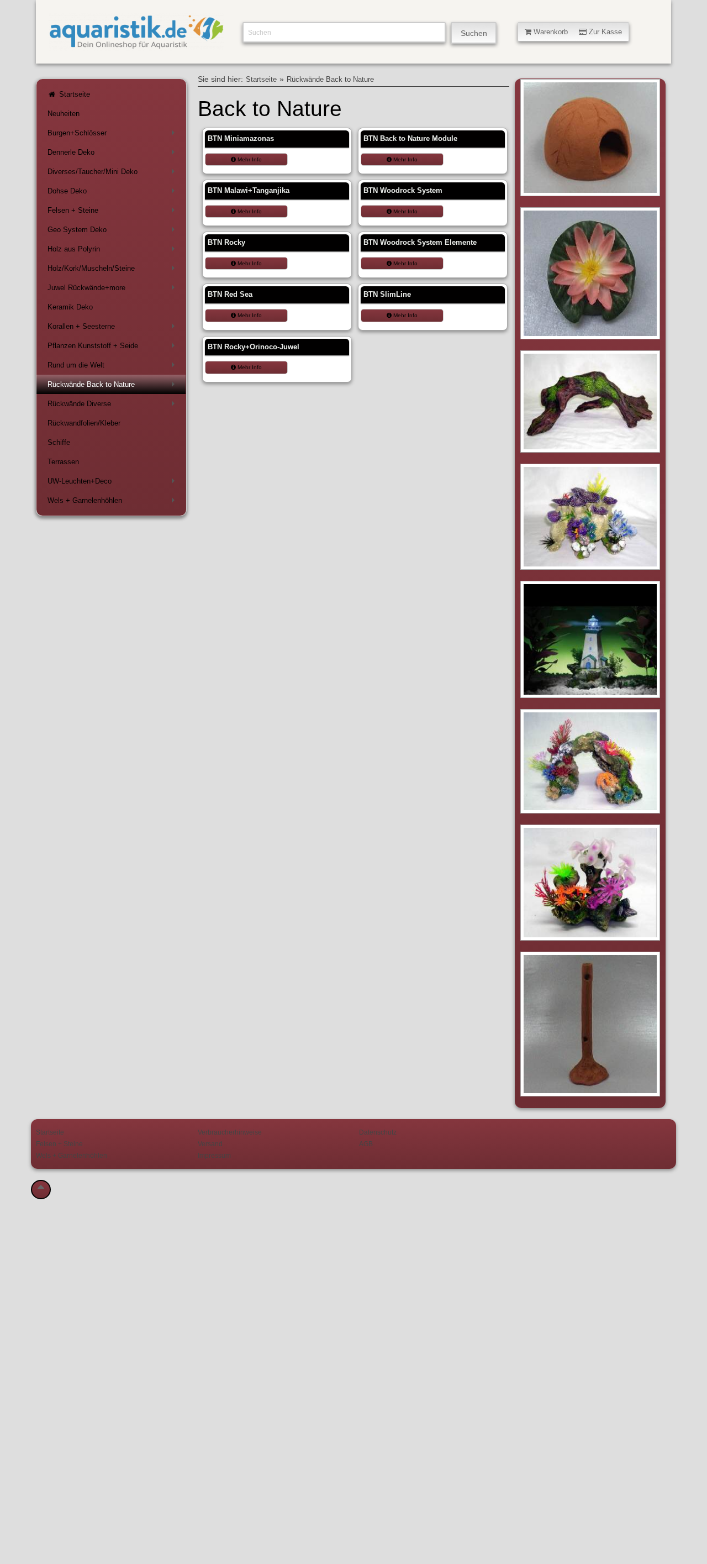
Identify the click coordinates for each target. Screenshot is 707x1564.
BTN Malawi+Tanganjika (248, 190)
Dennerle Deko (113, 154)
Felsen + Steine (113, 212)
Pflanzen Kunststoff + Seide (113, 348)
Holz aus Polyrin (113, 251)
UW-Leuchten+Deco (113, 483)
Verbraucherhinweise (230, 1132)
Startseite (73, 94)
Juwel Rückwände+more (113, 290)
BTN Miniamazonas (241, 138)
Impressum (214, 1155)
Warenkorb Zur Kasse (576, 32)
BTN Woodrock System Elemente (420, 242)
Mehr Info (249, 159)
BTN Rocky (226, 242)
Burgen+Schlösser (113, 135)
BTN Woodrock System (402, 190)
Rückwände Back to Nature (113, 386)
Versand (210, 1143)
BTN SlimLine (387, 294)
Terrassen (63, 462)
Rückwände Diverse (113, 406)
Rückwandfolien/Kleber (84, 423)
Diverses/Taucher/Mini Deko (113, 173)
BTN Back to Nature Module (410, 138)
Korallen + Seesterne (113, 328)
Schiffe (59, 442)
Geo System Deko (113, 231)
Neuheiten (64, 113)
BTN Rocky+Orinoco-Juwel (253, 347)
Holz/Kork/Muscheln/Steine (113, 270)
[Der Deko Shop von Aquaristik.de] (136, 44)
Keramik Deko (70, 307)
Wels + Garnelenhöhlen (113, 502)
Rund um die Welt (113, 367)
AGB (366, 1143)
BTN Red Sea (230, 294)
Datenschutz (378, 1132)
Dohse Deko (113, 193)
